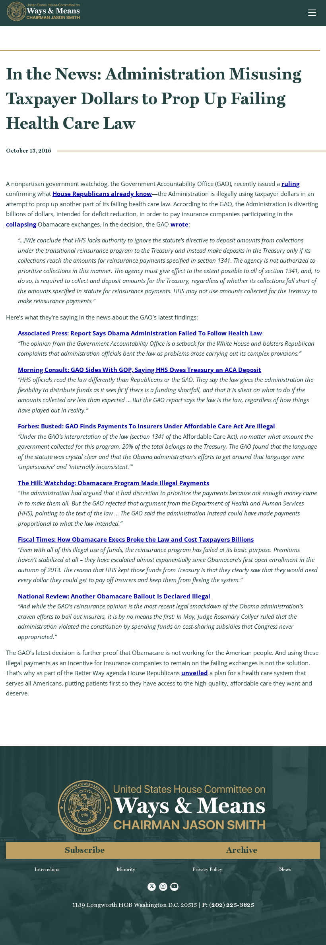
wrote (179, 224)
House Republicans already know (102, 194)
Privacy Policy (207, 869)
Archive (241, 850)
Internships (47, 869)
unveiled (194, 673)
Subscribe (85, 850)
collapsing (21, 224)
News (285, 869)
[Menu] (312, 13)
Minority (125, 869)
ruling (290, 184)
